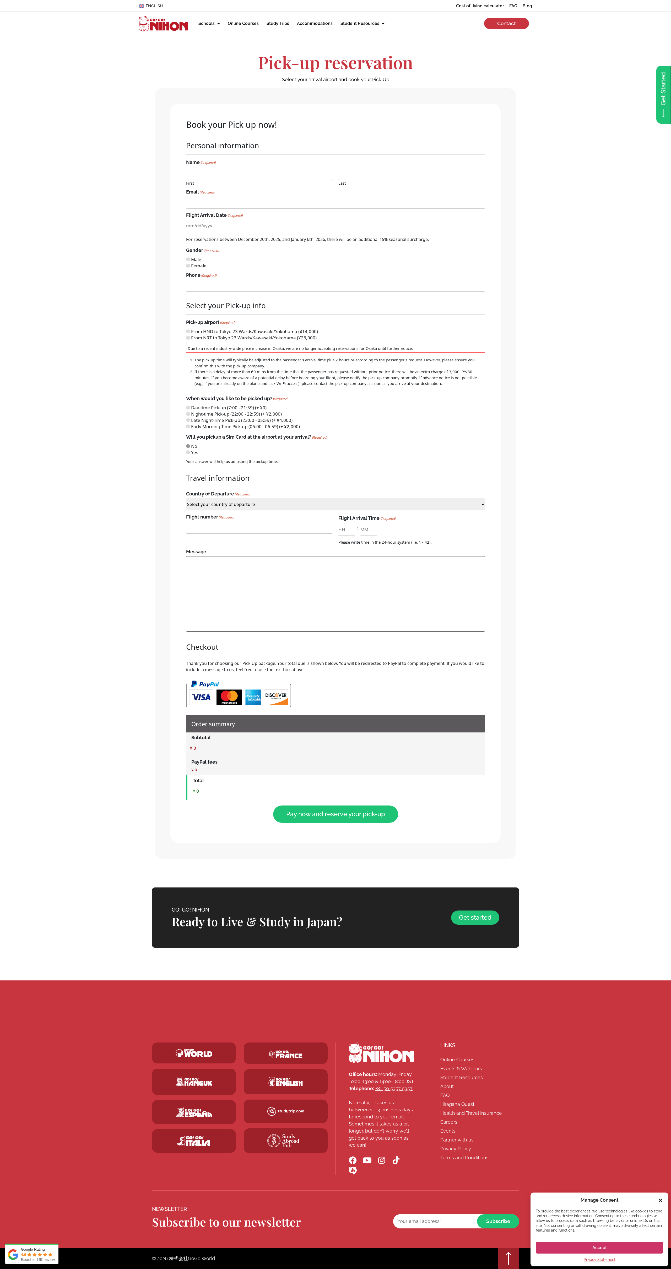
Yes (194, 452)
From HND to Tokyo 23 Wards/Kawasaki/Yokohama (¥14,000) (254, 331)
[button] (660, 1199)
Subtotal (201, 737)
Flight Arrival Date (214, 215)
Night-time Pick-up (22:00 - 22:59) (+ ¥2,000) (236, 414)
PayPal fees (204, 762)
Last (342, 182)
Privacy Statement (599, 1259)
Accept (599, 1247)
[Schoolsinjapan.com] (285, 1082)
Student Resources (359, 23)
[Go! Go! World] (194, 1053)
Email (200, 192)
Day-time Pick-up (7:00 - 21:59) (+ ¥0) (229, 407)
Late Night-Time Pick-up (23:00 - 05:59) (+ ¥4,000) (242, 420)
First (190, 182)
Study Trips (278, 23)
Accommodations (315, 23)
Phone (201, 275)
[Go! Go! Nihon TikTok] (396, 1160)
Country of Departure (218, 494)
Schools (206, 23)
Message (196, 551)
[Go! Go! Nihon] (163, 23)
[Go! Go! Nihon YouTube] (367, 1160)
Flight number (210, 517)
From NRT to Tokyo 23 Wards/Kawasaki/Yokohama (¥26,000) (254, 337)
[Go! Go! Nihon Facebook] (353, 1160)
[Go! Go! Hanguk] (194, 1081)
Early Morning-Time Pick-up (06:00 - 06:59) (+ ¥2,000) (245, 426)
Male (196, 259)
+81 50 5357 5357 (394, 1088)
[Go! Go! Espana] (194, 1112)
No (194, 446)
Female (199, 265)
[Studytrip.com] (285, 1054)
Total (198, 780)
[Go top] (508, 1258)
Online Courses (243, 23)
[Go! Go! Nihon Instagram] (382, 1160)
